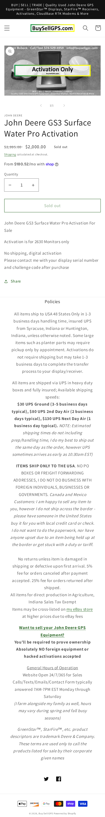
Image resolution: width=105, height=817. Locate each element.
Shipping (10, 154)
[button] (7, 28)
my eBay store (79, 609)
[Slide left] (41, 105)
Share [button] (16, 281)
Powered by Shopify (65, 813)
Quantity (11, 174)
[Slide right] (64, 105)
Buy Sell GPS (46, 813)
